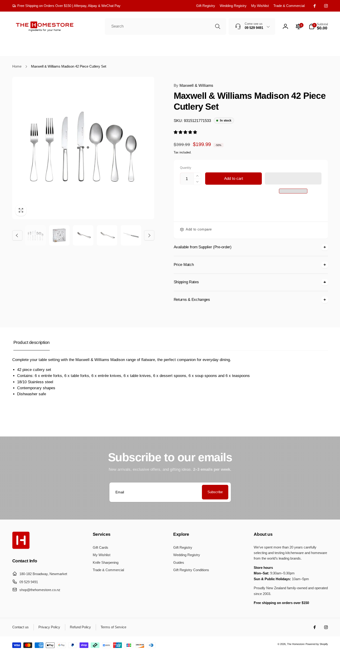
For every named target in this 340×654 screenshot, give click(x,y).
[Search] (218, 26)
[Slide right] (149, 235)
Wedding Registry (233, 6)
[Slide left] (17, 235)
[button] (186, 132)
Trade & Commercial (289, 6)
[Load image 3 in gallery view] (83, 235)
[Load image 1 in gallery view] (35, 235)
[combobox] (165, 26)
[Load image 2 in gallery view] (59, 235)
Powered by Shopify (317, 644)
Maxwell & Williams (193, 85)
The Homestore (296, 644)
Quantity (185, 167)
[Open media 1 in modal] (83, 148)
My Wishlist (260, 6)
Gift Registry (205, 6)
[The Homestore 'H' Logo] (21, 547)
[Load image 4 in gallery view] (107, 235)
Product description (31, 342)
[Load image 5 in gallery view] (131, 235)
